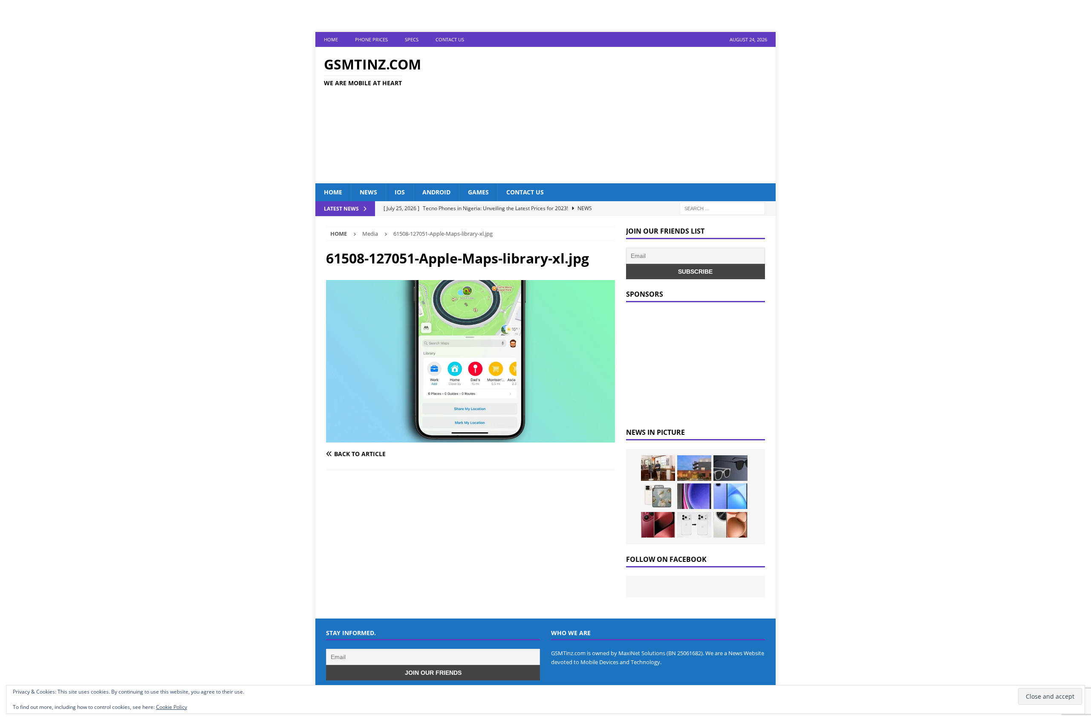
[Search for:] (722, 208)
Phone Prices (371, 39)
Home (331, 39)
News (368, 192)
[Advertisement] (620, 115)
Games (478, 192)
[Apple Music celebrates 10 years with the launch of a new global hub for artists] (694, 468)
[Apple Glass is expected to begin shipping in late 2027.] (730, 468)
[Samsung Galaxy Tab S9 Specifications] (694, 496)
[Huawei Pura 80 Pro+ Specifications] (658, 525)
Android (436, 192)
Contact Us (450, 39)
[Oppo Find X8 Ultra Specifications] (730, 525)
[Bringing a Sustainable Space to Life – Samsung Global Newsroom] (658, 468)
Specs (412, 39)
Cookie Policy (171, 707)
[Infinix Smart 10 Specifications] (730, 496)
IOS (400, 192)
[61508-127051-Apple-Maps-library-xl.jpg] (470, 438)
